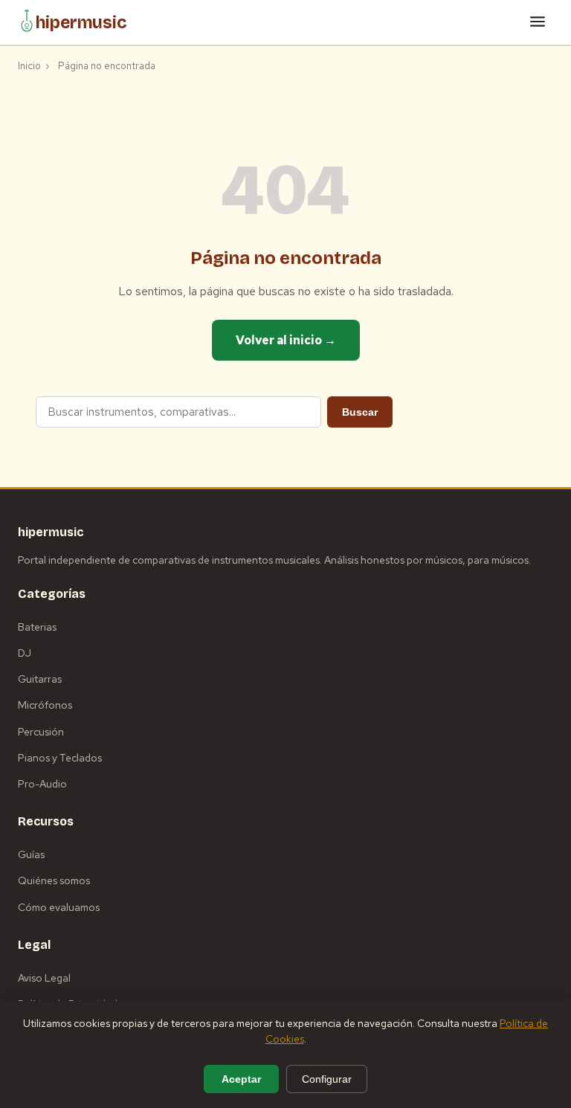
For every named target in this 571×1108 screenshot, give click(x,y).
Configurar (327, 1079)
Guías (31, 854)
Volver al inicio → (286, 340)
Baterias (37, 627)
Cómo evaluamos (59, 907)
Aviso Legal (44, 978)
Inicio (29, 65)
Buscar (360, 412)
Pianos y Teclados (60, 757)
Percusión (41, 731)
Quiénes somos (54, 880)
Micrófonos (45, 705)
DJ (24, 653)
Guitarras (40, 679)
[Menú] (537, 22)
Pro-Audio (42, 783)
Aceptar (241, 1079)
